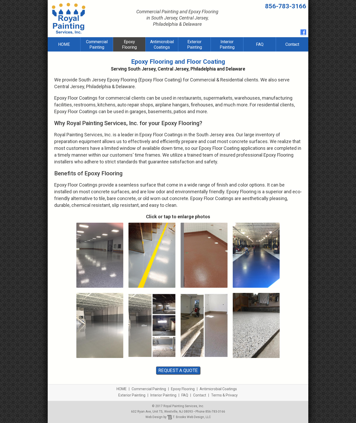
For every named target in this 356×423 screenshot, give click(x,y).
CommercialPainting (97, 44)
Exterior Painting (131, 395)
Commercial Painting (149, 389)
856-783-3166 (285, 6)
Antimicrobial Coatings (218, 389)
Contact (292, 44)
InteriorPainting (227, 44)
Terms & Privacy (224, 395)
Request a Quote (178, 370)
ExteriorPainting (194, 44)
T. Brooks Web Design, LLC (191, 417)
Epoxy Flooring (183, 389)
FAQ (259, 44)
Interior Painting (163, 395)
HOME (64, 44)
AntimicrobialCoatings (162, 44)
